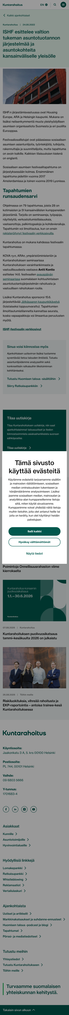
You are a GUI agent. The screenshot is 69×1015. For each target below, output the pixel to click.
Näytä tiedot (34, 553)
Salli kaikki (35, 531)
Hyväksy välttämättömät (34, 542)
